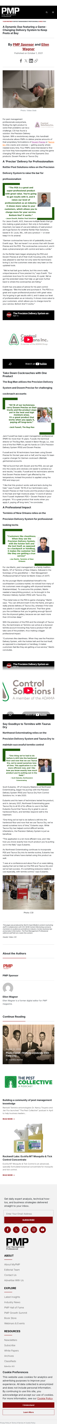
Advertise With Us (14, 1280)
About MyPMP (12, 1264)
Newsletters (10, 1340)
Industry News (12, 1302)
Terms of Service (18, 1423)
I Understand (28, 1405)
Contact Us (10, 1275)
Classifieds (10, 1361)
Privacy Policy (5, 1423)
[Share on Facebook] (21, 61)
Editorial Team (12, 1269)
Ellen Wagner (10, 996)
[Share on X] (26, 61)
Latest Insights (12, 1297)
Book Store (10, 1318)
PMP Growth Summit (15, 1312)
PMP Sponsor (23, 44)
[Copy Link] (36, 61)
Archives (9, 1355)
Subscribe (28, 1220)
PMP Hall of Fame (14, 1307)
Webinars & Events (14, 1323)
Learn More (28, 1412)
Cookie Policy (44, 1398)
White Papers (11, 1350)
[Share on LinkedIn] (31, 61)
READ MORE (8, 1119)
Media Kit (9, 1366)
